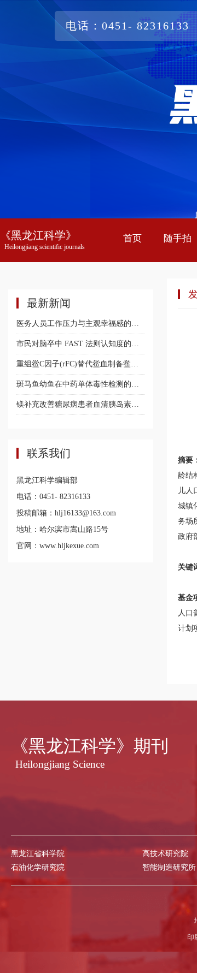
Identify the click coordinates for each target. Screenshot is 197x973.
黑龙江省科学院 (38, 854)
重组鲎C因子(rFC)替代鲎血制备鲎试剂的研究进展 (80, 364)
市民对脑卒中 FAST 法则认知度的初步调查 (80, 344)
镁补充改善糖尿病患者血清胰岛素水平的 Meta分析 (80, 404)
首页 (132, 238)
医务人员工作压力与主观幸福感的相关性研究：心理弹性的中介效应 (80, 323)
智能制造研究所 (169, 867)
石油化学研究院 (38, 867)
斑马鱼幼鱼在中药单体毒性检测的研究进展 (80, 384)
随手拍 (178, 238)
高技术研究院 (165, 854)
